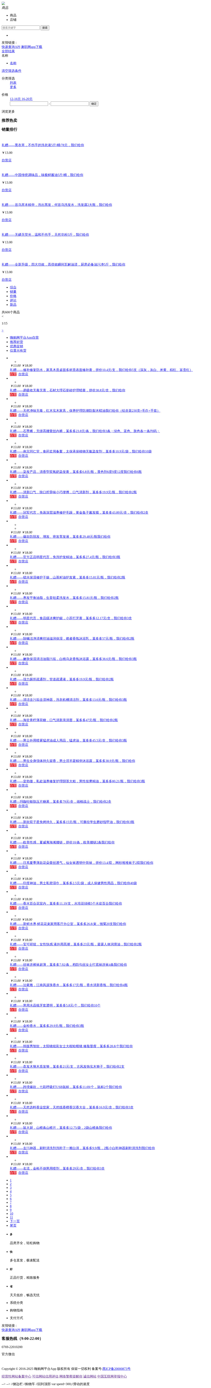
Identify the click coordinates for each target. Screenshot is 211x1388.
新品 (13, 304)
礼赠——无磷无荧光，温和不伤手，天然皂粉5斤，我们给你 (45, 234)
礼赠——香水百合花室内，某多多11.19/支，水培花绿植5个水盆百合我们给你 (66, 903)
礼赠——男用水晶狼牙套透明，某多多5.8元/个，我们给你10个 (55, 1005)
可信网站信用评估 (45, 1376)
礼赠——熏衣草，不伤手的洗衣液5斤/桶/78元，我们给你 (43, 145)
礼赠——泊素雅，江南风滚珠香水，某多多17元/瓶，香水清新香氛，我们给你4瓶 (69, 985)
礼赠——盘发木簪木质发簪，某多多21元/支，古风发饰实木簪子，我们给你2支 (67, 1066)
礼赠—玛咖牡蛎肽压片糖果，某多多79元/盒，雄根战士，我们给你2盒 (60, 801)
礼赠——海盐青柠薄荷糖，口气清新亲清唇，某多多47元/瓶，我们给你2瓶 (64, 720)
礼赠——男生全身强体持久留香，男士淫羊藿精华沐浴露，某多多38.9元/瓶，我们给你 (72, 761)
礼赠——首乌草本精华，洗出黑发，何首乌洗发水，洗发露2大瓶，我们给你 (57, 204)
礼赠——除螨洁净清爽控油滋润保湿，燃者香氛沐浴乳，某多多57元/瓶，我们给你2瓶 (72, 638)
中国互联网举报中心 (112, 1376)
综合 (13, 287)
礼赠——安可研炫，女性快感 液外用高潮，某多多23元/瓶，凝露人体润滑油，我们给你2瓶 (76, 944)
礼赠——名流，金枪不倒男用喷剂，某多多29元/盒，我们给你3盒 (57, 1168)
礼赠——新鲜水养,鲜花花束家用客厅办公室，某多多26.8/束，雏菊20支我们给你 (68, 924)
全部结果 (8, 51)
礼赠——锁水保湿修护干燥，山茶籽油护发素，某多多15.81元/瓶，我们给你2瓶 (67, 577)
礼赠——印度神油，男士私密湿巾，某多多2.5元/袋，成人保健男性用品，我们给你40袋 (73, 883)
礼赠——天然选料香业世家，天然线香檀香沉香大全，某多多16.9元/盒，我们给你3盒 (72, 1107)
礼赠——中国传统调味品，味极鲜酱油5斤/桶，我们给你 (42, 175)
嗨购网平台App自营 (24, 337)
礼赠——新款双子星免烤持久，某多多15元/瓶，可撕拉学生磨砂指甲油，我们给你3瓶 (72, 822)
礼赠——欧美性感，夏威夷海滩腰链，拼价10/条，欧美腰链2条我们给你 (62, 842)
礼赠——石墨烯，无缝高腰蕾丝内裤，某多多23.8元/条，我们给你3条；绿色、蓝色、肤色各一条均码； (85, 431)
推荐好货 (16, 342)
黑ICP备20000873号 (116, 1369)
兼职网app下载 (31, 47)
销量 (13, 291)
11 (11, 1217)
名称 (13, 63)
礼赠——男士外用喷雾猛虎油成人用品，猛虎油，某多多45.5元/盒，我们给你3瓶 (68, 740)
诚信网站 (89, 1376)
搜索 (45, 27)
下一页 (15, 1221)
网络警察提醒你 (70, 1376)
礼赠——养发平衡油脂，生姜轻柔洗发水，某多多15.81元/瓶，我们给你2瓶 (64, 598)
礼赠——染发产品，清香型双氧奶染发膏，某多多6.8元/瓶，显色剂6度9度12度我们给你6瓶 (76, 472)
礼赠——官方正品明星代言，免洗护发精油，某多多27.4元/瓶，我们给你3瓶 (65, 557)
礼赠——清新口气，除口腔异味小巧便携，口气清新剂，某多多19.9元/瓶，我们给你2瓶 (73, 492)
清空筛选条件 (11, 70)
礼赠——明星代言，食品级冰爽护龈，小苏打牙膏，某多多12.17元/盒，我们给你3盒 (71, 618)
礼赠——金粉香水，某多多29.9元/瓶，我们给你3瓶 (47, 1026)
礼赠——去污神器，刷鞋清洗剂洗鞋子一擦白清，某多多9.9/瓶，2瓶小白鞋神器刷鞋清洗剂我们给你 (82, 1148)
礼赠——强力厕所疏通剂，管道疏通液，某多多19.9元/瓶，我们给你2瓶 (62, 679)
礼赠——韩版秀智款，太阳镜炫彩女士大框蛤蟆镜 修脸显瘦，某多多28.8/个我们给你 (71, 1046)
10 (11, 1213)
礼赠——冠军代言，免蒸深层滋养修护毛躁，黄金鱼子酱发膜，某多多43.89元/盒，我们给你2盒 (79, 512)
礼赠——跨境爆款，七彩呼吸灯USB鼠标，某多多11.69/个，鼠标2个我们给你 (66, 1087)
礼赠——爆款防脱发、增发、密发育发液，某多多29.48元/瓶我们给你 (60, 536)
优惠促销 (16, 346)
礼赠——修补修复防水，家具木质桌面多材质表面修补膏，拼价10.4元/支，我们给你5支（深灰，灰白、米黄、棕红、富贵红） (101, 370)
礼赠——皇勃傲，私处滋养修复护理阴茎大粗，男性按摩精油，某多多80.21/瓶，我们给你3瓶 (77, 781)
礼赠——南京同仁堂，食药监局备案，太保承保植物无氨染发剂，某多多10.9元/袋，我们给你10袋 (81, 451)
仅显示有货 (18, 350)
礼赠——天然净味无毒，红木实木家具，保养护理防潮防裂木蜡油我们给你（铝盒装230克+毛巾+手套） (85, 410)
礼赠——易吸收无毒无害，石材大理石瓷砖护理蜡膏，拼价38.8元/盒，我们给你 (67, 390)
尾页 (13, 1225)
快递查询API (11, 47)
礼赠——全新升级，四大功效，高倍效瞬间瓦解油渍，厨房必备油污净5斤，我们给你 (63, 264)
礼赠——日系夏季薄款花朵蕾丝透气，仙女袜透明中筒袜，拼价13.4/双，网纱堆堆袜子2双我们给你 (81, 862)
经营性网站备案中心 (16, 1376)
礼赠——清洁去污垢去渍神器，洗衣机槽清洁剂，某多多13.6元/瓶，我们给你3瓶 (68, 699)
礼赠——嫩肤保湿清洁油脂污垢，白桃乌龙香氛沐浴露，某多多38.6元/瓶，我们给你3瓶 (73, 659)
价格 (13, 296)
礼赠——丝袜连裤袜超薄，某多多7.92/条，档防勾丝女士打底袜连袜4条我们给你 (68, 964)
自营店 (7, 160)
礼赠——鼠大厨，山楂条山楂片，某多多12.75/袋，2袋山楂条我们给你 (61, 1127)
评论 (13, 300)
